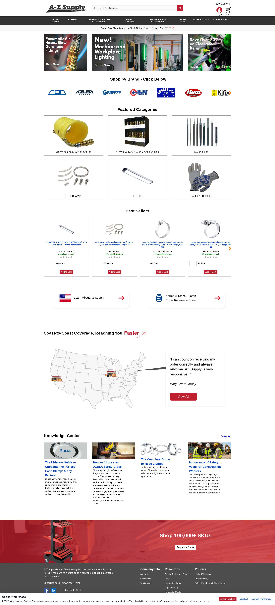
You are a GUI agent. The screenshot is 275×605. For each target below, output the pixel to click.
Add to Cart (66, 272)
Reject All (243, 599)
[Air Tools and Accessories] (73, 132)
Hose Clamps (55, 20)
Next (228, 92)
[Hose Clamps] (73, 176)
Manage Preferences (261, 599)
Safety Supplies (130, 20)
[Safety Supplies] (201, 176)
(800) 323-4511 (223, 3)
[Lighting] (137, 176)
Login (219, 14)
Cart (228, 14)
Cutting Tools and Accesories (99, 20)
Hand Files (183, 20)
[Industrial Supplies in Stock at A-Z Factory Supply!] (65, 8)
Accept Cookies (227, 599)
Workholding (201, 19)
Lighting (72, 19)
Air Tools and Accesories (158, 20)
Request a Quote (185, 547)
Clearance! (220, 19)
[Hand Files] (201, 132)
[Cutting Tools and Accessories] (137, 132)
